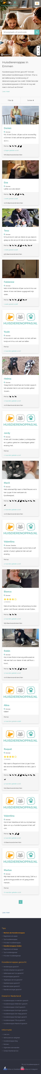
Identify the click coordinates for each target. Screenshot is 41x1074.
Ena (6, 182)
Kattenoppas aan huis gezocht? (13, 973)
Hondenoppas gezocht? (11, 966)
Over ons (6, 1034)
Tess (6, 230)
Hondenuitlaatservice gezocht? (13, 970)
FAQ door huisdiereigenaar (12, 956)
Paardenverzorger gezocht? (12, 989)
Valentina (9, 541)
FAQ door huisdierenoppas (12, 942)
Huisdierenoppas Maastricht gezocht (15, 1023)
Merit (7, 482)
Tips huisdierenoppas (10, 939)
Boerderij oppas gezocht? (11, 986)
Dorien (7, 128)
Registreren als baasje (10, 949)
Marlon (8, 870)
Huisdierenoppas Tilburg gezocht (14, 1020)
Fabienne (9, 282)
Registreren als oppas (10, 936)
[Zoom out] (38, 50)
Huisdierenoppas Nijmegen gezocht (15, 1017)
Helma (7, 378)
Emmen (8, 132)
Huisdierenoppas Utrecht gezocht (14, 1007)
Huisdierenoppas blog (10, 1041)
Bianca (7, 591)
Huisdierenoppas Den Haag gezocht (15, 1013)
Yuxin (7, 331)
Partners (6, 1044)
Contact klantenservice (10, 1051)
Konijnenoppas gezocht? (11, 976)
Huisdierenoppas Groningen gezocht (15, 1010)
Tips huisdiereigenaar (10, 952)
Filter (10, 100)
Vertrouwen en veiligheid (11, 1037)
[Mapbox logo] (5, 54)
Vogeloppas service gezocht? (12, 980)
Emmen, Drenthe (11, 545)
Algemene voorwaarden (11, 1047)
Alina (6, 705)
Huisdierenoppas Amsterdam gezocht (15, 1000)
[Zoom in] (38, 47)
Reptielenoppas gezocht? (11, 983)
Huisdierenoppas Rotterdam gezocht (15, 1004)
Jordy (7, 433)
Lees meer (6, 91)
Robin (7, 650)
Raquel (8, 749)
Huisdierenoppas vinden (12, 946)
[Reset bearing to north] (38, 53)
